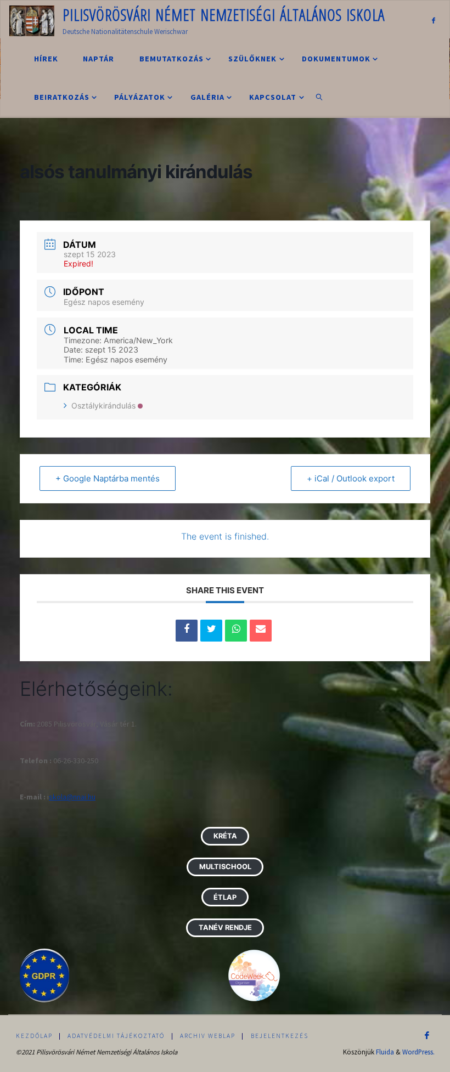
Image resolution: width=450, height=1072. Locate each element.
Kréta (225, 836)
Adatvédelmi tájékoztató (116, 1036)
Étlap (225, 897)
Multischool (225, 867)
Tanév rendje (225, 927)
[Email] (261, 631)
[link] (319, 96)
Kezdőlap (34, 1036)
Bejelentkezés (279, 1036)
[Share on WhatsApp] (236, 631)
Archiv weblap (207, 1036)
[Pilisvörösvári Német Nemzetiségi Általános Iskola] (31, 20)
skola (57, 797)
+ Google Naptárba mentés (107, 478)
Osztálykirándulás (103, 405)
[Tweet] (211, 631)
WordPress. (418, 1051)
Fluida (385, 1051)
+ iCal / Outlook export (351, 478)
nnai (79, 797)
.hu (90, 797)
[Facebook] (433, 20)
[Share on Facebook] (187, 631)
